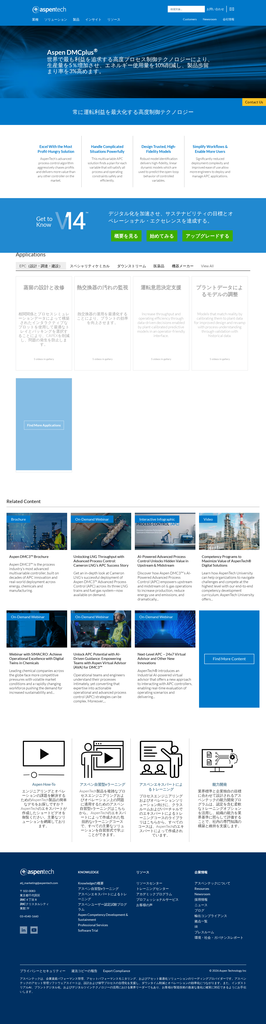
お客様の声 (144, 905)
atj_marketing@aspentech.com (39, 883)
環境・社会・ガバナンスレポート (219, 937)
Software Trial (88, 930)
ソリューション (55, 19)
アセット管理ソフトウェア (48, 983)
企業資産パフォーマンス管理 (65, 978)
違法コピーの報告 (84, 971)
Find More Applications (44, 425)
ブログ (199, 910)
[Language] (232, 8)
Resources (202, 889)
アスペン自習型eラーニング (98, 889)
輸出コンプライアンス (211, 916)
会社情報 (228, 19)
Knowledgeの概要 (91, 883)
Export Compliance (116, 971)
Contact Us (254, 102)
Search (201, 9)
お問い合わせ (215, 9)
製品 (76, 19)
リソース (113, 19)
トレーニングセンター (152, 889)
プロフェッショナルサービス (157, 899)
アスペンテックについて (212, 883)
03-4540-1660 (29, 916)
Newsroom (210, 19)
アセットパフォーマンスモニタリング (111, 978)
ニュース (201, 905)
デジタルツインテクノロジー (91, 987)
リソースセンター (149, 883)
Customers (190, 19)
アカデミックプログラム (154, 894)
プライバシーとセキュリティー (43, 971)
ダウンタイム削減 (153, 983)
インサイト (93, 19)
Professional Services (93, 925)
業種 (35, 19)
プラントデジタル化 (47, 987)
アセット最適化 (157, 978)
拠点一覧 (201, 921)
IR (196, 927)
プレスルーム (204, 932)
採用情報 (201, 899)
